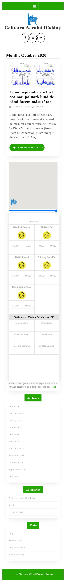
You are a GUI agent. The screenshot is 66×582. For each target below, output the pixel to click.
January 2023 (16, 420)
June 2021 (14, 434)
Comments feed (17, 547)
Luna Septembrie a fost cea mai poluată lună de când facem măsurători (31, 97)
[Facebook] (25, 37)
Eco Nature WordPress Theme (33, 574)
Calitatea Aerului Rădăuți (33, 27)
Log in (12, 533)
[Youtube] (41, 37)
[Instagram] (33, 37)
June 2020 (14, 476)
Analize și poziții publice (22, 498)
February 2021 (16, 448)
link (54, 387)
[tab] (35, 6)
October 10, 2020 (21, 107)
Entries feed (15, 540)
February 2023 (16, 413)
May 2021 (14, 441)
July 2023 (14, 406)
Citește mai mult (31, 148)
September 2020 (17, 469)
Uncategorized (16, 512)
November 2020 (17, 455)
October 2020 (16, 462)
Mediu (12, 505)
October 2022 (16, 427)
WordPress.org (16, 554)
